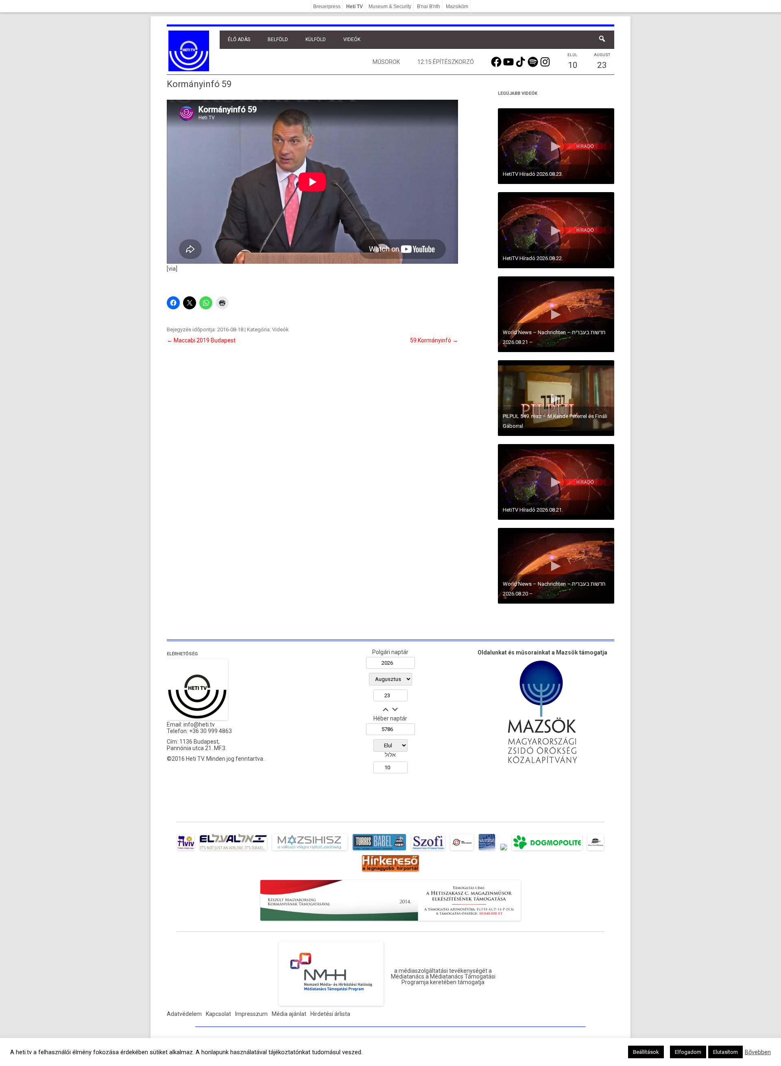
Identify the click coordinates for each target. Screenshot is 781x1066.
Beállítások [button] (646, 1052)
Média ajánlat (289, 1014)
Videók (351, 39)
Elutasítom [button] (725, 1052)
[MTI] (462, 850)
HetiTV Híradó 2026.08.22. (533, 258)
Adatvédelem (184, 1014)
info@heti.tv (199, 724)
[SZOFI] (428, 850)
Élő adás (239, 39)
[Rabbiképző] (503, 850)
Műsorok (386, 62)
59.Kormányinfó (434, 340)
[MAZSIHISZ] (309, 850)
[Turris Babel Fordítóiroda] (379, 850)
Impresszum (251, 1014)
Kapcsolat (218, 1014)
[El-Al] (233, 850)
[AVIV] (185, 850)
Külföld (315, 39)
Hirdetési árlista (330, 1014)
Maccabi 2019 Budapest (201, 340)
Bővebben (758, 1052)
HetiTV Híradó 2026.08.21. (533, 510)
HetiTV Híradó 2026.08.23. (533, 174)
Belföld (278, 39)
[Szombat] (487, 850)
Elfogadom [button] (688, 1052)
